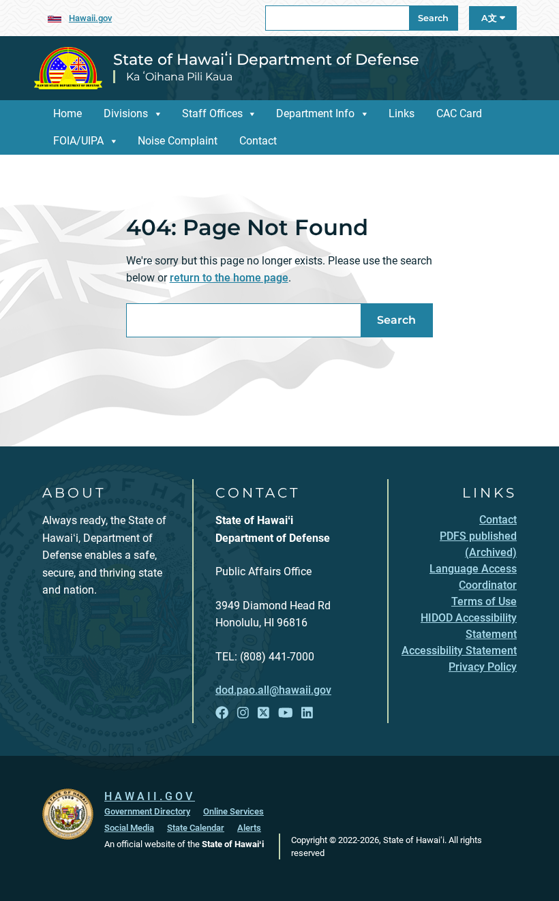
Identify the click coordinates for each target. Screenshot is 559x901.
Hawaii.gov (90, 18)
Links (401, 113)
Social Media (129, 828)
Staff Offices (212, 113)
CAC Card (459, 113)
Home (67, 113)
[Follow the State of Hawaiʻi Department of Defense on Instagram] (243, 713)
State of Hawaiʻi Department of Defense (266, 59)
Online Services (233, 811)
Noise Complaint (177, 140)
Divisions (126, 113)
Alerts (249, 828)
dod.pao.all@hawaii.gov (273, 690)
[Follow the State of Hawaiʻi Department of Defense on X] (263, 713)
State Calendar (195, 828)
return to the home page (229, 277)
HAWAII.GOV (149, 796)
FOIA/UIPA (78, 140)
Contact (258, 140)
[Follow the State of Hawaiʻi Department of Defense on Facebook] (221, 713)
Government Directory (147, 811)
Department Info (315, 113)
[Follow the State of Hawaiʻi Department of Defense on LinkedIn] (307, 713)
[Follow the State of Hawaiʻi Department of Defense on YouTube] (285, 713)
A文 (490, 18)
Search (433, 18)
